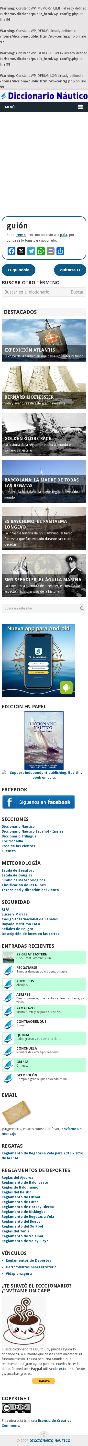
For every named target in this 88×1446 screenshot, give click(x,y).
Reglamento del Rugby (21, 1221)
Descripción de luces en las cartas (30, 934)
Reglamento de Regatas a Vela (28, 1217)
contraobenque (31, 1021)
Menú (10, 107)
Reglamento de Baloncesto (25, 1182)
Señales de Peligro (17, 929)
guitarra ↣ (70, 270)
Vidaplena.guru (19, 1274)
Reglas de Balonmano (20, 1187)
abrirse (23, 994)
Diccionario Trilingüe (19, 836)
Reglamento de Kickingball (24, 1212)
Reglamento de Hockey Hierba (28, 1207)
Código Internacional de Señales (30, 919)
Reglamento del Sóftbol (22, 1226)
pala (63, 235)
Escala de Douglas (17, 875)
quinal (23, 1035)
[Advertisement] (44, 164)
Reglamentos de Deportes (28, 1260)
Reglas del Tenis (15, 1231)
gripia (22, 1062)
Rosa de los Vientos (18, 846)
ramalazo (25, 1008)
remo (21, 235)
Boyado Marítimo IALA (21, 924)
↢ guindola (18, 270)
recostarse (26, 968)
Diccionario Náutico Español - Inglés (32, 831)
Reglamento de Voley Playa (25, 1241)
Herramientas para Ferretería (31, 1267)
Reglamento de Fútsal (20, 1202)
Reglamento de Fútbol (21, 1197)
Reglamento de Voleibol (22, 1236)
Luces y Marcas (14, 914)
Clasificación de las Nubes (24, 885)
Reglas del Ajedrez (17, 1178)
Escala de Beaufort (18, 870)
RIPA (5, 909)
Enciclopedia (12, 841)
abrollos (25, 981)
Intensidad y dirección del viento (30, 890)
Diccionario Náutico (18, 826)
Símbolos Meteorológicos (23, 880)
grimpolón (26, 1075)
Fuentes (9, 851)
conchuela (26, 1048)
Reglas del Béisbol (17, 1192)
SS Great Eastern (31, 954)
